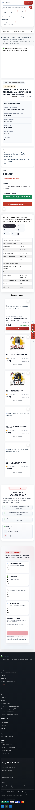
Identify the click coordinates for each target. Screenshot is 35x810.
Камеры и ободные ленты (8, 681)
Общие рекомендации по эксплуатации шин (18, 164)
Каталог (6, 37)
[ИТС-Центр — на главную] (6, 3)
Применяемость (9, 230)
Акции (11, 17)
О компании (17, 17)
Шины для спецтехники (24, 37)
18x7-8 (6, 134)
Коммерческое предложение (18, 204)
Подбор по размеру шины (8, 747)
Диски (3, 675)
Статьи (3, 728)
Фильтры (3, 678)
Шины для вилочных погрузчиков (13, 39)
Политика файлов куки (7, 711)
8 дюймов (7, 115)
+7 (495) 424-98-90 (13, 531)
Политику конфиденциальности (15, 638)
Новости (3, 725)
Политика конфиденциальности (10, 706)
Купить (17, 328)
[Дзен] (6, 806)
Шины (13, 37)
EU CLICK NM (8, 127)
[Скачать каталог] (33, 337)
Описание (21, 226)
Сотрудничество (26, 17)
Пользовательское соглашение (9, 714)
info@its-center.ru (13, 536)
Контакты (5, 19)
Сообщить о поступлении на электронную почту (17, 197)
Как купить (5, 17)
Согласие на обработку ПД (8, 709)
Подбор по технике (6, 744)
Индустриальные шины (7, 670)
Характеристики (9, 226)
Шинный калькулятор (7, 736)
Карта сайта (4, 734)
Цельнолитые (8, 140)
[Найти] (30, 7)
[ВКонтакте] (10, 806)
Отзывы (15, 234)
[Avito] (2, 806)
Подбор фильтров (6, 750)
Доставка (21, 230)
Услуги (3, 700)
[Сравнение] (4, 208)
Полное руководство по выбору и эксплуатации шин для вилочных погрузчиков (14, 154)
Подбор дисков (5, 753)
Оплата (6, 234)
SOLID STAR (8, 121)
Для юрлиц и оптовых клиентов (13, 31)
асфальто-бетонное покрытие (14, 109)
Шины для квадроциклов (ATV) (9, 672)
